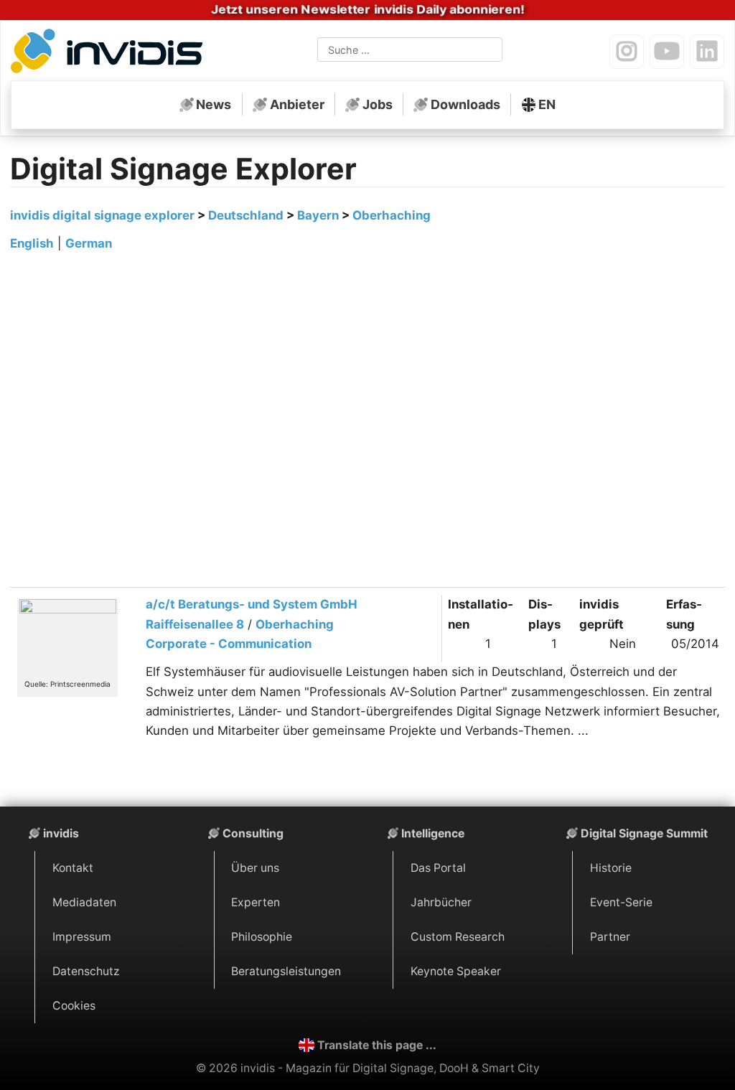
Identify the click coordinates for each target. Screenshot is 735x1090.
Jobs (377, 104)
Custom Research (458, 937)
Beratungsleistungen (286, 971)
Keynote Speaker (456, 971)
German (88, 243)
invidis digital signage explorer (102, 215)
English (32, 243)
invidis (61, 833)
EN (547, 104)
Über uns (255, 868)
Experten (255, 902)
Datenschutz (86, 971)
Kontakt (72, 868)
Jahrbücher (441, 902)
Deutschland (246, 215)
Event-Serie (621, 902)
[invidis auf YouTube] (667, 51)
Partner (610, 937)
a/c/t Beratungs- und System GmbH (251, 604)
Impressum (81, 937)
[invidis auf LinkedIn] (707, 51)
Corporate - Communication (229, 643)
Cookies (73, 1006)
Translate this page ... (376, 1045)
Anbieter (297, 104)
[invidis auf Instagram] (626, 51)
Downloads (465, 104)
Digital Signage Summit (644, 833)
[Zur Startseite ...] (110, 53)
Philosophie (261, 937)
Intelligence (432, 833)
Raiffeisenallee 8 (195, 624)
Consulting (253, 833)
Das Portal (438, 868)
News (213, 104)
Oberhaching (391, 215)
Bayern (318, 215)
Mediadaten (84, 902)
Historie (611, 868)
